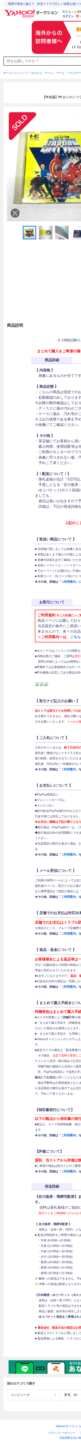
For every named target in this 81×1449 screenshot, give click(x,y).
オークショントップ (15, 73)
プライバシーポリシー (61, 1432)
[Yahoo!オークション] (31, 11)
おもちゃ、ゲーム (42, 73)
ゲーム (60, 73)
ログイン (68, 16)
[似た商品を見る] (15, 213)
